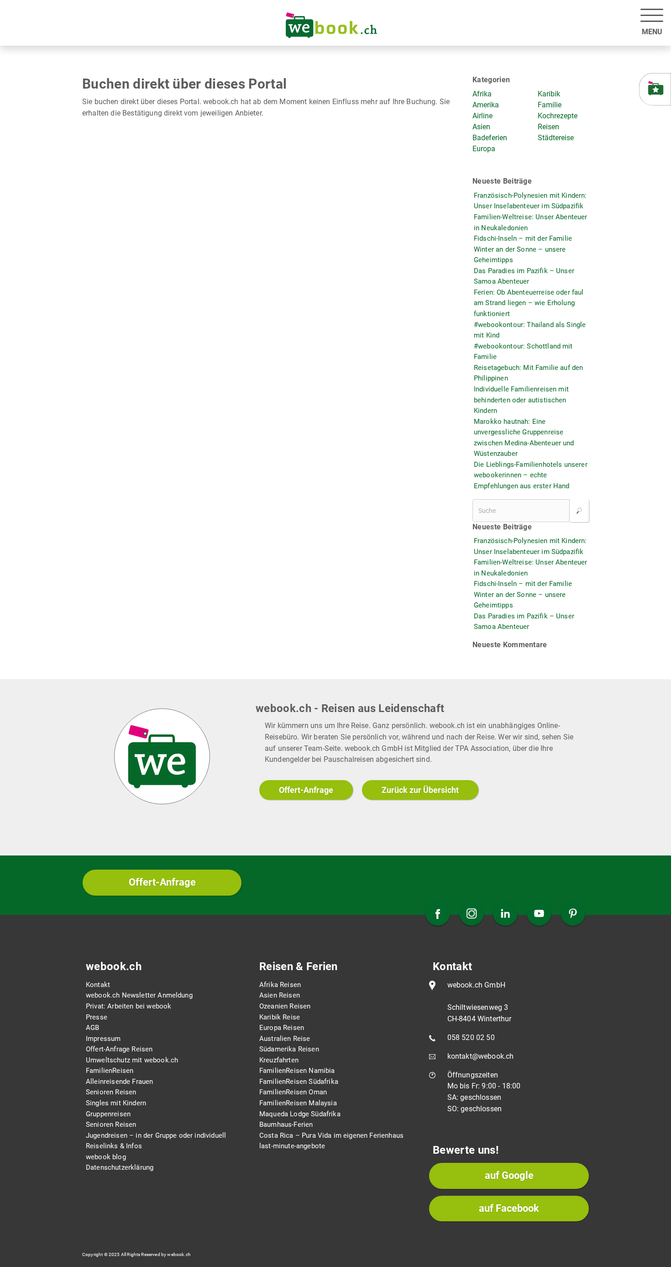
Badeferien (489, 137)
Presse (96, 1017)
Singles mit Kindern (116, 1103)
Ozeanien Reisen (284, 1006)
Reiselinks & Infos (114, 1146)
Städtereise (556, 137)
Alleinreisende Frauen (119, 1081)
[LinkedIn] (505, 914)
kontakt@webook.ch (480, 1056)
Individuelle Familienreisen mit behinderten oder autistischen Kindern (521, 400)
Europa (483, 148)
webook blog (106, 1157)
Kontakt (98, 985)
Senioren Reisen (111, 1092)
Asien (481, 126)
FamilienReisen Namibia (297, 1070)
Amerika (485, 104)
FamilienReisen (109, 1070)
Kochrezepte (557, 115)
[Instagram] (471, 914)
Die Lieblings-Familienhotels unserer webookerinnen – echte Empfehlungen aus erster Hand (530, 475)
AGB (92, 1028)
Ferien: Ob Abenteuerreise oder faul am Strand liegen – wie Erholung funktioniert (529, 303)
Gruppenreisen (108, 1114)
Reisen (548, 126)
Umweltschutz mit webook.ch (132, 1060)
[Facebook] (437, 914)
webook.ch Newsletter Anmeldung (139, 995)
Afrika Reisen (280, 985)
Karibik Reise (279, 1017)
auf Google (509, 1175)
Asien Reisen (279, 995)
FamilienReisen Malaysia (298, 1103)
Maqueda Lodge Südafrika (300, 1114)
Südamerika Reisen (289, 1049)
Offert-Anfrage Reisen (119, 1049)
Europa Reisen (281, 1028)
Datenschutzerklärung (119, 1167)
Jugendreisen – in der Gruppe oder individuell (156, 1135)
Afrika (482, 94)
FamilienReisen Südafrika (298, 1081)
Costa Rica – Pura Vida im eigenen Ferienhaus (331, 1135)
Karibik (549, 94)
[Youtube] (539, 914)
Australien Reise (284, 1039)
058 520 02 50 (471, 1037)
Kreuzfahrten (279, 1060)
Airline (482, 115)
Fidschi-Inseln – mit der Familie (523, 238)
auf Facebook (509, 1208)
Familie (549, 104)
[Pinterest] (573, 914)
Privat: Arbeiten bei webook (128, 1006)
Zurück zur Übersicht (420, 790)
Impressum (103, 1039)
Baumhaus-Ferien (286, 1124)
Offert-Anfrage (306, 790)
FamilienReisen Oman (293, 1092)
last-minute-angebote (292, 1146)
